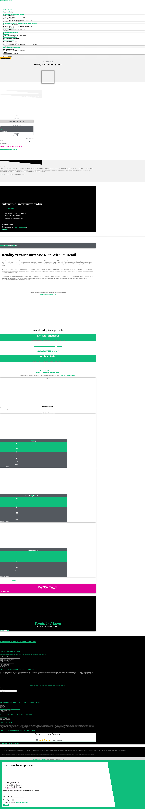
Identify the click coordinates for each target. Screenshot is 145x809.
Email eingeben (6, 224)
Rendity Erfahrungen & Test (48, 294)
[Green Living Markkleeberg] (14, 481)
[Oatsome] (14, 426)
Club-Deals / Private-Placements (7, 663)
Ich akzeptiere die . (15, 227)
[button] (2, 405)
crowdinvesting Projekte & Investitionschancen (10, 658)
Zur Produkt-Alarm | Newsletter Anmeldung (18, 642)
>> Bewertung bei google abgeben (9, 743)
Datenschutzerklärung (20, 227)
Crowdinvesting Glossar (5, 665)
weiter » (14, 580)
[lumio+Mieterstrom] (14, 535)
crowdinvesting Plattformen (6, 656)
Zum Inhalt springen (6, 0)
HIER (1, 174)
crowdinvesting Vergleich (68, 375)
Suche (1, 688)
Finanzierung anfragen (5, 664)
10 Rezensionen (56, 740)
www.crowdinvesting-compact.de (39, 759)
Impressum (2, 706)
